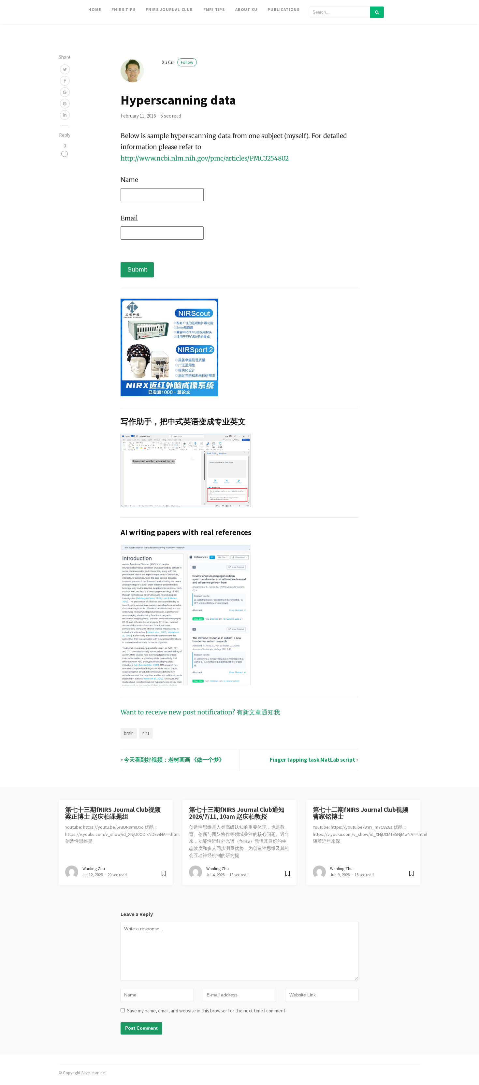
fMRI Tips (214, 9)
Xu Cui (177, 62)
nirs (146, 733)
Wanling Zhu (93, 868)
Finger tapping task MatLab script (312, 759)
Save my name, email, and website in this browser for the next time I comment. (206, 1011)
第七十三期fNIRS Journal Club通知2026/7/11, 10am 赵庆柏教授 (236, 813)
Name (129, 180)
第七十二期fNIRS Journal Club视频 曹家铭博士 (360, 813)
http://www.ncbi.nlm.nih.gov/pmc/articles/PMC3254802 (205, 158)
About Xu (246, 9)
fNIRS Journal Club (169, 9)
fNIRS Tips (123, 9)
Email (129, 218)
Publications (283, 9)
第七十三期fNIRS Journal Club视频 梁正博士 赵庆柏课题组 (113, 813)
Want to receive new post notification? (178, 712)
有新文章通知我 (258, 712)
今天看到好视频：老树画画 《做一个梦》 (174, 759)
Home (94, 9)
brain (129, 733)
